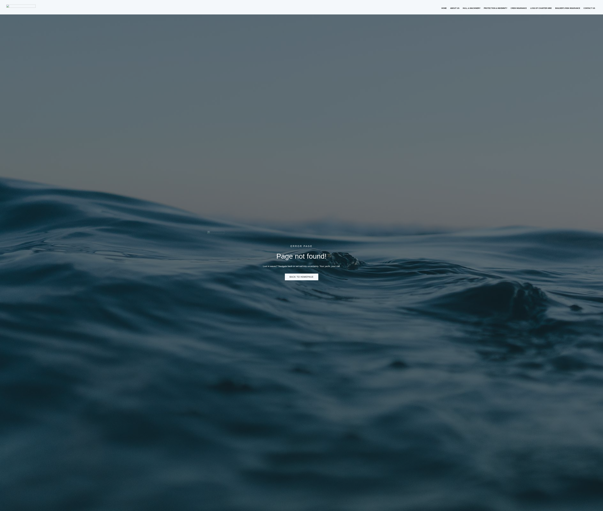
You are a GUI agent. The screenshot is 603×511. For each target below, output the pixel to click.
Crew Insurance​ (519, 8)
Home (444, 8)
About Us (454, 8)
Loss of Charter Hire (541, 8)
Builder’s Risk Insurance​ (567, 8)
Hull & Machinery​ (471, 8)
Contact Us (589, 8)
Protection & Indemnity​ (495, 8)
